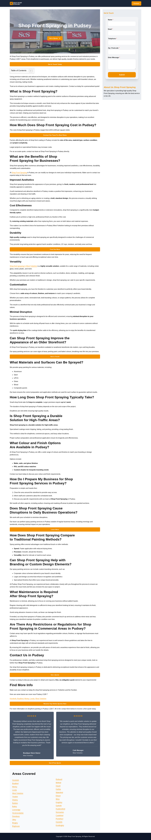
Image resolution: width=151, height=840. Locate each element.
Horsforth (13, 698)
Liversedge (16, 810)
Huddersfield (60, 809)
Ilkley (58, 799)
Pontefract (59, 819)
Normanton (60, 812)
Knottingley (60, 825)
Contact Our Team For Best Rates (55, 135)
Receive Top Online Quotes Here (55, 704)
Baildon (15, 803)
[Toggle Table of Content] (29, 71)
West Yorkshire (40, 698)
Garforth (59, 806)
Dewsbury (16, 816)
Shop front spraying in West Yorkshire (23, 266)
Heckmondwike (18, 813)
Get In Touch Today (55, 64)
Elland (58, 796)
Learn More (55, 529)
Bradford (20, 698)
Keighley (59, 802)
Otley (14, 819)
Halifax (58, 789)
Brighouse (16, 826)
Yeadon (15, 797)
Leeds (32, 698)
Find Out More (55, 249)
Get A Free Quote (55, 763)
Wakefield (59, 792)
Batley (14, 806)
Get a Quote (53, 38)
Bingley (15, 823)
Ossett (58, 786)
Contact (136, 3)
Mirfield (58, 783)
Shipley (15, 800)
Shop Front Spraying (19, 172)
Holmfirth (59, 822)
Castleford (59, 815)
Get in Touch (54, 356)
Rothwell (59, 779)
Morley (26, 698)
